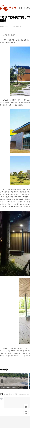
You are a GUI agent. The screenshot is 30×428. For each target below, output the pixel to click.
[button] (2, 381)
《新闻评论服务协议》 (24, 394)
